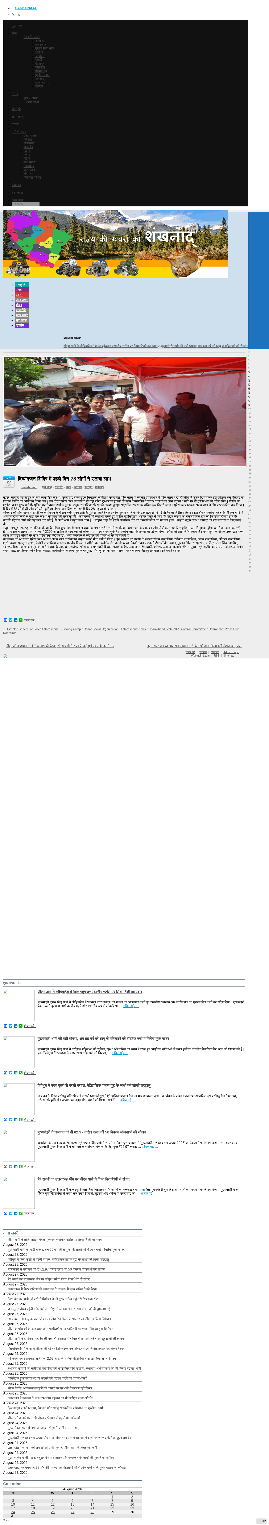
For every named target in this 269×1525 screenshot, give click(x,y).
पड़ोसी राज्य (19, 132)
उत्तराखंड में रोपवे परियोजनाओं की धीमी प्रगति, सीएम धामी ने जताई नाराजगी (52, 1448)
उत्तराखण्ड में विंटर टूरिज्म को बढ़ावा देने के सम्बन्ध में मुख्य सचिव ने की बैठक (52, 1289)
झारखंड (28, 147)
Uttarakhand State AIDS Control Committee (177, 629)
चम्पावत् (40, 56)
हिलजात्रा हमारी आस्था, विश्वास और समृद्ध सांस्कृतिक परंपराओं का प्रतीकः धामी (56, 1408)
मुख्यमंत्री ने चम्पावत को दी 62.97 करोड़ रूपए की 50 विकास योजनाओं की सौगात (92, 1132)
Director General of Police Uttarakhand (33, 629)
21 (92, 1508)
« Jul (6, 1519)
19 (53, 1508)
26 (53, 1512)
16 (132, 1504)
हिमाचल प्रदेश (32, 177)
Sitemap (229, 655)
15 (112, 1504)
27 (72, 1512)
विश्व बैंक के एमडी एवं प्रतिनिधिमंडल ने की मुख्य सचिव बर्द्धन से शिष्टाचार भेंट (53, 1299)
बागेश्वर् (39, 79)
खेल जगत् (17, 116)
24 (13, 1512)
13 (72, 1504)
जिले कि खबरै (32, 37)
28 (92, 1512)
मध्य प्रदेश (30, 162)
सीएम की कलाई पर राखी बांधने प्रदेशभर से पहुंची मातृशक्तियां (44, 1418)
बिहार (27, 158)
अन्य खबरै (18, 200)
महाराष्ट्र (29, 166)
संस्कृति (16, 109)
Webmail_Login (200, 655)
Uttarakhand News (133, 629)
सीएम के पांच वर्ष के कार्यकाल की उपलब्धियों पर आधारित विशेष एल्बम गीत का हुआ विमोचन (60, 1329)
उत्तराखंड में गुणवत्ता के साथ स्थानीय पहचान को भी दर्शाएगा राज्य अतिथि (50, 1398)
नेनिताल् (40, 67)
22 (112, 1508)
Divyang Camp (71, 629)
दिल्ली (27, 151)
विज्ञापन (203, 652)
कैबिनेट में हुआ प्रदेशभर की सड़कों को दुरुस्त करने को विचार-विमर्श (47, 1378)
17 (13, 1508)
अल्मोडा (40, 41)
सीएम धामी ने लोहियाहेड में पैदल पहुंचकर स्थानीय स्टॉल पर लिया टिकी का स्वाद (81, 346)
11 (33, 1504)
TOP (262, 1521)
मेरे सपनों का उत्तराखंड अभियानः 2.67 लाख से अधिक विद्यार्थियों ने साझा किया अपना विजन (62, 1358)
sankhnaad (29, 487)
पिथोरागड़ (41, 71)
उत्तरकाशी (41, 44)
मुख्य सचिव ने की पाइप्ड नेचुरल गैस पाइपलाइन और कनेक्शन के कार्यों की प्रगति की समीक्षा (61, 1457)
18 (33, 1508)
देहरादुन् (40, 63)
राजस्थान (29, 170)
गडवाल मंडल (31, 101)
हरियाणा (28, 173)
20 (72, 1508)
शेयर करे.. (30, 620)
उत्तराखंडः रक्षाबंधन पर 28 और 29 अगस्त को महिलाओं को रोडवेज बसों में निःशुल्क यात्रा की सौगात (67, 1467)
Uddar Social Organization (101, 629)
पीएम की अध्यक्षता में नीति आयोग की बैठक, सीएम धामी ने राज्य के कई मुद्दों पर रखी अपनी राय (60, 646)
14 (92, 1504)
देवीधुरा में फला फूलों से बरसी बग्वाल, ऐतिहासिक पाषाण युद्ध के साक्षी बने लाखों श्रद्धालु (94, 1085)
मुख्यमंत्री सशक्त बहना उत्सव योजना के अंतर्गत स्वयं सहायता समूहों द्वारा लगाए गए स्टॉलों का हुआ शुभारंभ (69, 1438)
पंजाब (27, 154)
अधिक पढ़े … (131, 1006)
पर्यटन (15, 124)
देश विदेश (17, 192)
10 (13, 1504)
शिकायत (215, 652)
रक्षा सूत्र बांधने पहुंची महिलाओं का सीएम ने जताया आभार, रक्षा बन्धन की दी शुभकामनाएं (59, 1309)
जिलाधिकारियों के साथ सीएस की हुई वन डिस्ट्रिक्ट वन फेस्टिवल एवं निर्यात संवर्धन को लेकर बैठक (66, 1348)
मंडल (15, 94)
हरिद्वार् (39, 86)
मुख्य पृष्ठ (17, 25)
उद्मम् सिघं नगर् (44, 48)
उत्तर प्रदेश (30, 135)
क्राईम (20, 325)
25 (33, 1512)
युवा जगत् (21, 320)
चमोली (39, 52)
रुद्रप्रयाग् (41, 82)
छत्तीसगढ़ (29, 143)
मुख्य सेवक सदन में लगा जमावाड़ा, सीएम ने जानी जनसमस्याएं (43, 1428)
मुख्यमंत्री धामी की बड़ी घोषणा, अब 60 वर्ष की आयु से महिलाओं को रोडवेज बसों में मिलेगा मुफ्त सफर (189, 346)
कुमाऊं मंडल (31, 98)
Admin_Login (231, 652)
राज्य (14, 33)
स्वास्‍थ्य (16, 185)
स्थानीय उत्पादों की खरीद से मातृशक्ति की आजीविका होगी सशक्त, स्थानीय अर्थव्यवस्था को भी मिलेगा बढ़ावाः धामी (74, 1368)
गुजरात (28, 139)
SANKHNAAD (26, 8)
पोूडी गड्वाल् (42, 75)
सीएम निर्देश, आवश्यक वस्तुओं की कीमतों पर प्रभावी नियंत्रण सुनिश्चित (50, 1388)
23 (132, 1508)
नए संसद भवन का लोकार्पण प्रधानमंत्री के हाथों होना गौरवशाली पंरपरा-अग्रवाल (194, 646)
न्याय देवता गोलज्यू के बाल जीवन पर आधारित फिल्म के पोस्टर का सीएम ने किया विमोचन (59, 1319)
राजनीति (21, 310)
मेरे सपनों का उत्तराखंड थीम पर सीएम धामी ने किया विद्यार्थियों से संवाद (83, 1179)
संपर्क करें (190, 652)
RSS (217, 655)
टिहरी (38, 60)
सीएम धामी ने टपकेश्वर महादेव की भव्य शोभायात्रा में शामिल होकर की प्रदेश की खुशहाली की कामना (66, 1339)
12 (53, 1504)
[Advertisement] (124, 585)
